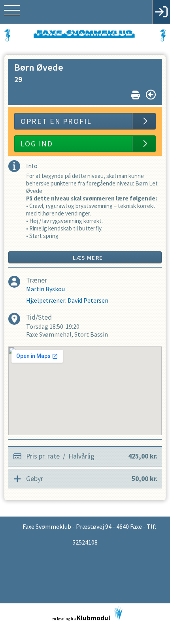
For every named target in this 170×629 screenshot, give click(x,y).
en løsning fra (81, 618)
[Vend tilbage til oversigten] (151, 95)
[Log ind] (161, 12)
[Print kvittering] (135, 93)
